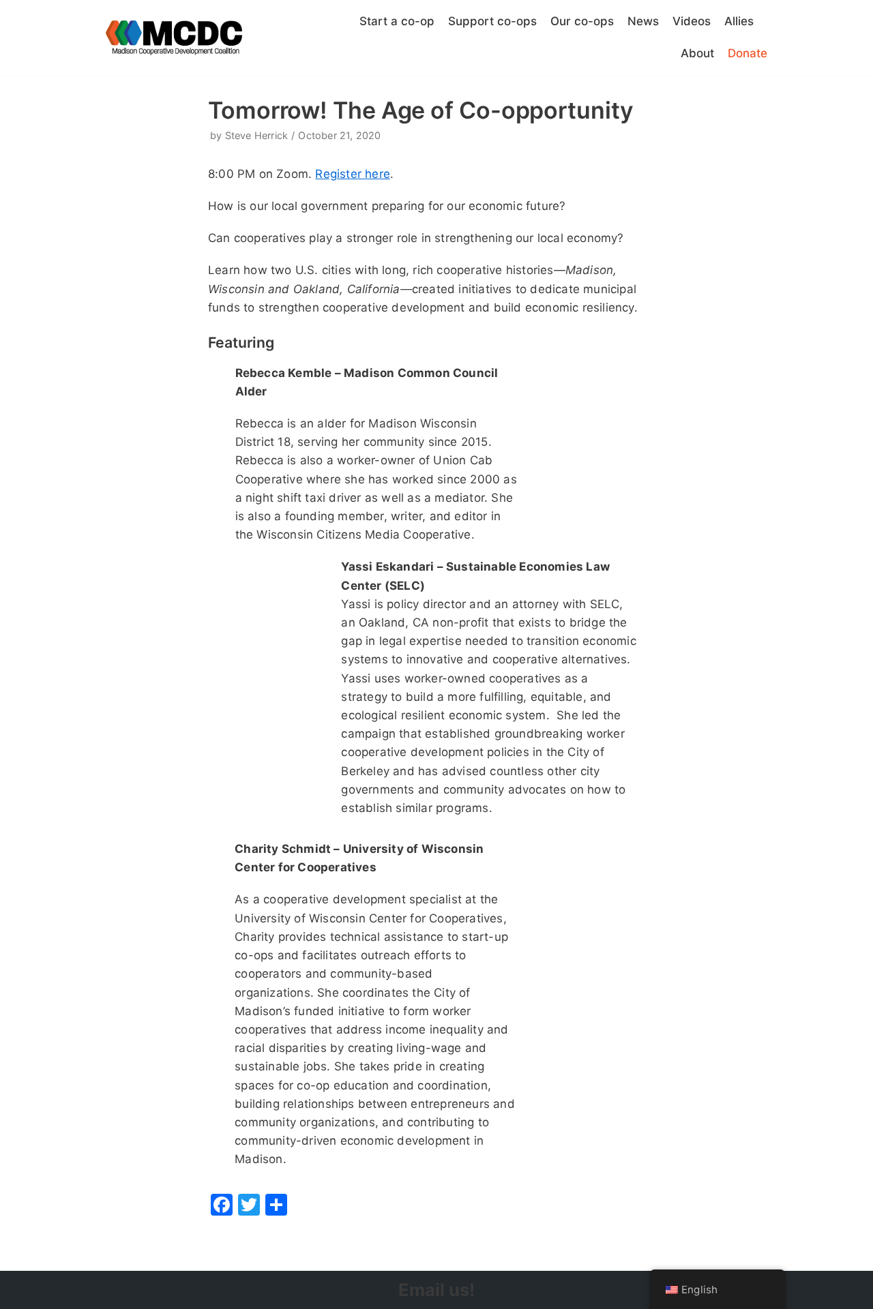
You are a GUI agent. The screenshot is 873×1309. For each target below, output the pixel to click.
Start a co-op (396, 21)
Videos (691, 21)
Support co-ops (492, 21)
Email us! (436, 1289)
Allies (739, 21)
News (643, 21)
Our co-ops (582, 21)
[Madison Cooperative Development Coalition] (174, 37)
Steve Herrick (256, 135)
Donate (747, 53)
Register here (352, 174)
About (697, 53)
